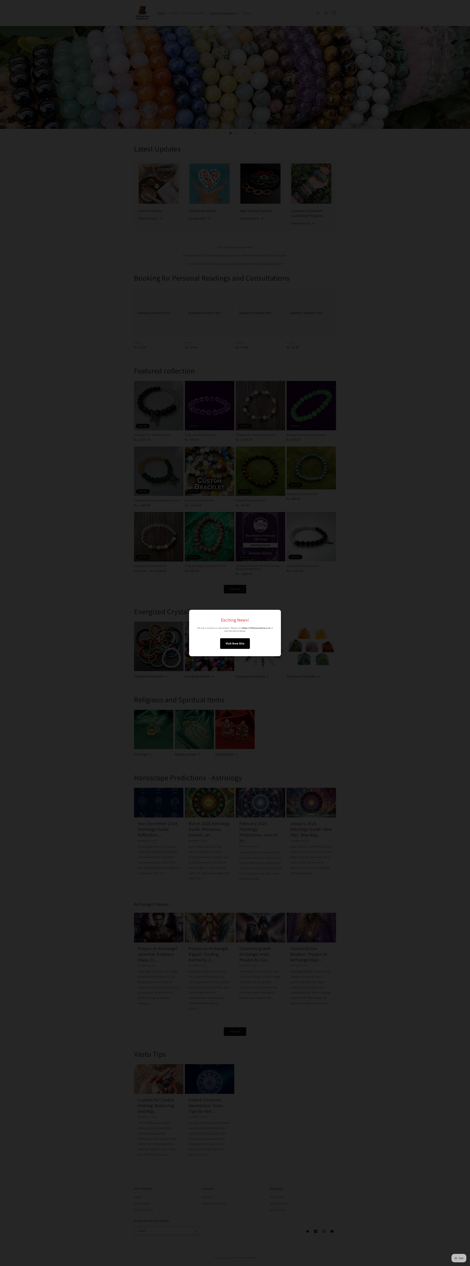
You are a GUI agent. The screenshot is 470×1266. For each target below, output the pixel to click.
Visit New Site (235, 643)
